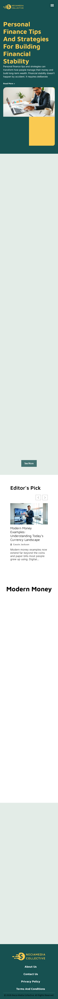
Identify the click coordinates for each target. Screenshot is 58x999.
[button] (52, 5)
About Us (31, 966)
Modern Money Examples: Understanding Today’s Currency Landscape (26, 534)
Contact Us (31, 974)
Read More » (9, 83)
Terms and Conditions (30, 988)
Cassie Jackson (21, 544)
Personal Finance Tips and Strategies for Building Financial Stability (26, 42)
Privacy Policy (30, 981)
